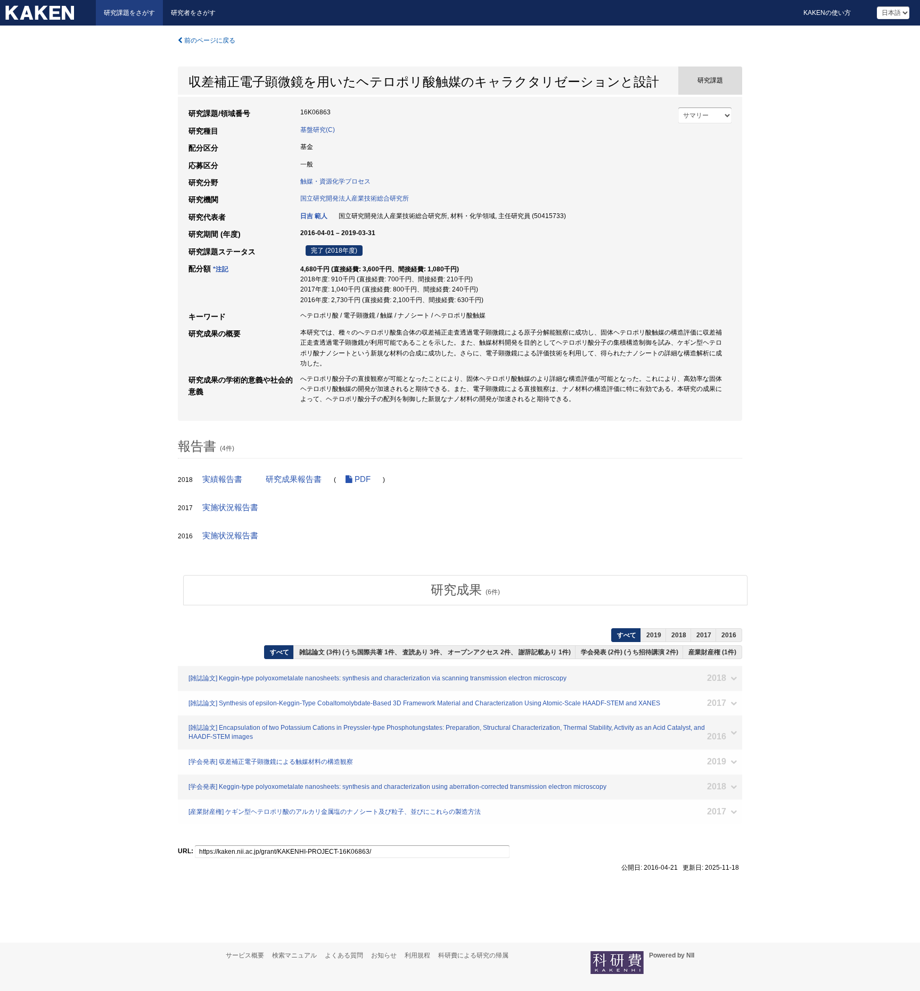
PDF (361, 479)
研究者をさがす (193, 12)
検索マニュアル (294, 955)
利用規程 (417, 955)
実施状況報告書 (230, 507)
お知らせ (384, 955)
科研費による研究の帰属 (473, 955)
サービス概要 (245, 955)
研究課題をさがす (129, 12)
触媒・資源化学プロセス (335, 181)
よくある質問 (344, 955)
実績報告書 (222, 479)
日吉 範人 (313, 216)
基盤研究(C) (317, 130)
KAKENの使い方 (827, 12)
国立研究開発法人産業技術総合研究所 (354, 198)
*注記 (220, 269)
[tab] (465, 590)
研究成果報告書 (294, 479)
